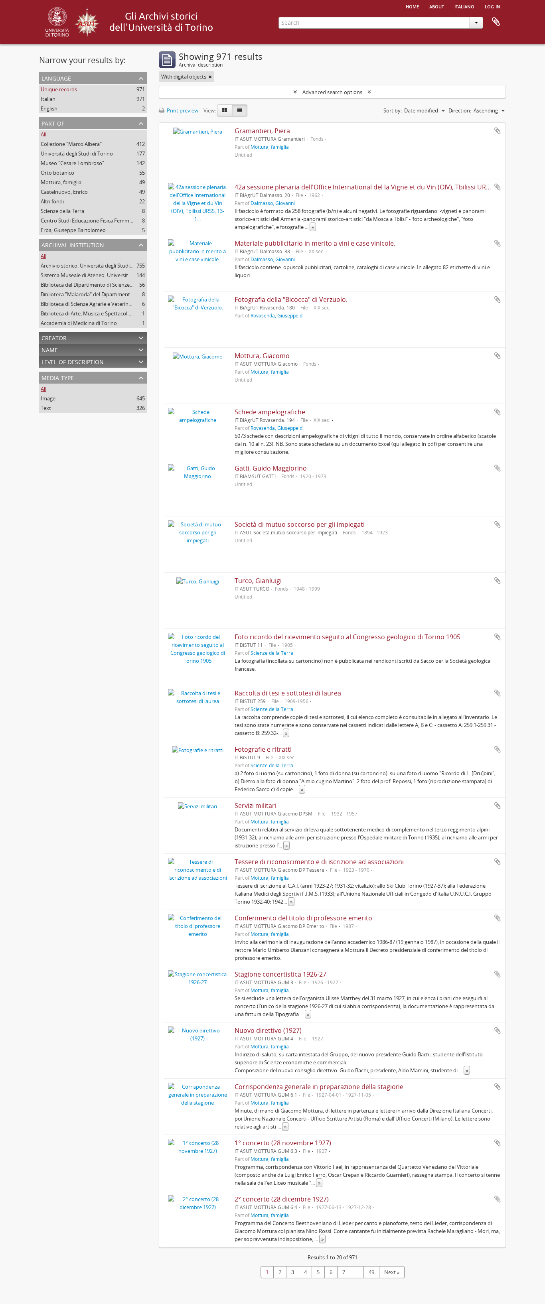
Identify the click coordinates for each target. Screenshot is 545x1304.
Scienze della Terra (62, 211)
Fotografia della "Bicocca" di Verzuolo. (291, 299)
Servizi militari (255, 805)
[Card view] (224, 110)
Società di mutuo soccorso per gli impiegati (300, 524)
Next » (391, 1272)
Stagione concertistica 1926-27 (280, 974)
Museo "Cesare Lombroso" (72, 163)
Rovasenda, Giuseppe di (277, 315)
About (436, 6)
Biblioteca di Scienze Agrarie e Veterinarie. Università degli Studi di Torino (126, 303)
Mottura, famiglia (61, 182)
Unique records (59, 89)
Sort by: (392, 110)
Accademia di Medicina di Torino (79, 323)
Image (48, 398)
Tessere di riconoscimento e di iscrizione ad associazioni (319, 861)
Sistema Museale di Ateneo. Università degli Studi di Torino (110, 275)
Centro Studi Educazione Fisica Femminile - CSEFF (99, 220)
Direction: (459, 110)
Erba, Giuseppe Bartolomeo (73, 230)
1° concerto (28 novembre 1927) (283, 1143)
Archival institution (72, 244)
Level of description (72, 361)
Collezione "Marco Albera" (71, 144)
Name (49, 349)
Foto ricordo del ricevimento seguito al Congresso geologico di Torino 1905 (347, 636)
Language (56, 77)
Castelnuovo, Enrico (64, 191)
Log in (492, 6)
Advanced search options (332, 92)
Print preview (182, 110)
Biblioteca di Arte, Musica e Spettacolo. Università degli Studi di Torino (123, 313)
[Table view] (239, 110)
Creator (54, 337)
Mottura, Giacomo (262, 355)
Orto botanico (57, 172)
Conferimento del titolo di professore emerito (303, 918)
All (43, 134)
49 (371, 1272)
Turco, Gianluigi (258, 580)
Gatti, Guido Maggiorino (271, 468)
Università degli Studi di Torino (77, 153)
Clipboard (496, 22)
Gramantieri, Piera (262, 130)
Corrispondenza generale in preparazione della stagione (319, 1086)
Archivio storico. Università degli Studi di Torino (96, 265)
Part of (52, 122)
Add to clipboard (498, 131)
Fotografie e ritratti (263, 749)
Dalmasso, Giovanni (273, 203)
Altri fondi (52, 201)
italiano (464, 6)
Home (412, 6)
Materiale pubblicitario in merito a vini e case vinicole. (315, 243)
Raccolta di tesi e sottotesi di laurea (288, 693)
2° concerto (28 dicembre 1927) (282, 1199)
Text (46, 408)
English (49, 108)
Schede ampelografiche (270, 412)
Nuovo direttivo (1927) (268, 1030)
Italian (48, 98)
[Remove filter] (210, 77)
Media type (57, 377)
